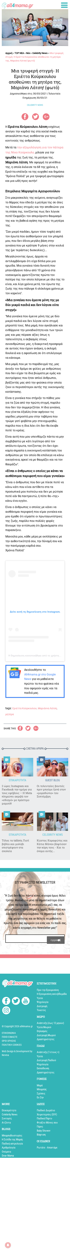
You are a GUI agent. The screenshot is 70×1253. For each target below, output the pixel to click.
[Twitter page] (15, 1001)
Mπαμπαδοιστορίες (12, 1135)
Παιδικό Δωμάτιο (46, 1110)
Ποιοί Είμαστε (9, 1036)
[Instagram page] (6, 1011)
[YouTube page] (25, 1001)
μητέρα (9, 714)
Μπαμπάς (42, 1089)
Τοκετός (41, 1010)
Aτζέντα (6, 1122)
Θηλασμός (42, 1031)
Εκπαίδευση (43, 1068)
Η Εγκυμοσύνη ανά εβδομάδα (52, 994)
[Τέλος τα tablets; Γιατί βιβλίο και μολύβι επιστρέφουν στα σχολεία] (17, 822)
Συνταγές (7, 1118)
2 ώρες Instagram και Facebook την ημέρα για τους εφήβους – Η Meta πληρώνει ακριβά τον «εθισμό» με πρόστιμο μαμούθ (17, 794)
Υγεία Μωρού (44, 1027)
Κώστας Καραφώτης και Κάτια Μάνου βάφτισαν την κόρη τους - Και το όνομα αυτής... (52, 846)
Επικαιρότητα (9, 1110)
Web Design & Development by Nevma (17, 1053)
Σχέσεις (41, 1093)
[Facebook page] (6, 1001)
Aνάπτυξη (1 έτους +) (48, 1052)
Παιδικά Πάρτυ (44, 1118)
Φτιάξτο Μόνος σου (47, 1122)
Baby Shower (43, 1130)
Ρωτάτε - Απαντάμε (47, 1147)
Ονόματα (6, 1151)
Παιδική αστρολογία (12, 1143)
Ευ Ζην (40, 1097)
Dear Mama (8, 1155)
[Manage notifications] (8, 1245)
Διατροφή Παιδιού (46, 1060)
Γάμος (40, 1126)
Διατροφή (42, 1006)
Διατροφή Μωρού (46, 1035)
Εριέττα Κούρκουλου (24, 708)
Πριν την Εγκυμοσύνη (48, 990)
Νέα (28, 53)
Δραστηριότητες (45, 1039)
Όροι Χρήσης (9, 1040)
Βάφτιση (41, 1134)
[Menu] (64, 5)
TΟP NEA (19, 53)
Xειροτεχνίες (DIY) (47, 1114)
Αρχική (8, 53)
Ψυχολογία (42, 1002)
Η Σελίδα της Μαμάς (12, 1139)
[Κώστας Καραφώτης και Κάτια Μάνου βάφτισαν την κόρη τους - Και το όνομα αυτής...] (52, 822)
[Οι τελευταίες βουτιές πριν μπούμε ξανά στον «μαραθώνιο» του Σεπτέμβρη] (52, 767)
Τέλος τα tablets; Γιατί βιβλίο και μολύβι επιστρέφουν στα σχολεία (15, 846)
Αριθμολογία (8, 1147)
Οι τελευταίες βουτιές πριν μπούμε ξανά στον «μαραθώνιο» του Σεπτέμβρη (51, 791)
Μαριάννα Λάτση (47, 708)
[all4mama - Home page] (17, 4)
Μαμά (40, 1085)
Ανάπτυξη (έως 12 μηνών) (50, 1023)
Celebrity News (40, 53)
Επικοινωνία (9, 1033)
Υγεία (40, 998)
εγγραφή (56, 940)
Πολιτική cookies (12, 1044)
